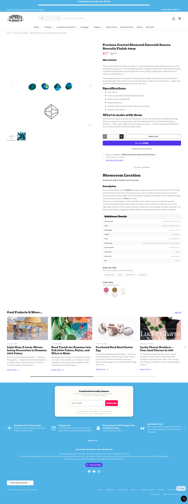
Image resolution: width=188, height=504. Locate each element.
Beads (36, 27)
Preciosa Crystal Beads (20, 33)
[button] (179, 18)
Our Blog (161, 489)
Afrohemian (130, 275)
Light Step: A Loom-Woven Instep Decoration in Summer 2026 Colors (27, 350)
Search (100, 489)
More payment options (142, 148)
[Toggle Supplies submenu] (102, 27)
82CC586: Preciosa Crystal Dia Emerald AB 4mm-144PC (48, 33)
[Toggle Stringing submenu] (89, 27)
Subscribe (111, 403)
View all (178, 312)
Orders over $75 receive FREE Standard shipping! (25, 10)
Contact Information (174, 489)
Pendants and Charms (66, 27)
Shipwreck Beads (17, 489)
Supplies (97, 27)
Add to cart (153, 136)
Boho (120, 275)
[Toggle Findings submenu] (53, 27)
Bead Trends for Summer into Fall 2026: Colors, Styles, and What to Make (71, 350)
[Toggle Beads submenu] (40, 27)
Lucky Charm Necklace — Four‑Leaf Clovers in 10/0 (157, 348)
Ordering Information (147, 489)
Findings (47, 27)
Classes (140, 27)
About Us (134, 489)
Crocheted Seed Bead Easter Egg (114, 348)
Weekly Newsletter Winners (172, 494)
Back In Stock (111, 27)
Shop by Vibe (123, 489)
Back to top (93, 440)
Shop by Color (110, 489)
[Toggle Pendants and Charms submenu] (76, 27)
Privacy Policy (155, 494)
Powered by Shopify (30, 489)
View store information (114, 160)
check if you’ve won (99, 413)
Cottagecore (109, 275)
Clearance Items (126, 27)
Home (9, 33)
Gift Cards (150, 27)
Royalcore (142, 275)
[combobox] (97, 18)
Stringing (84, 27)
